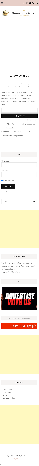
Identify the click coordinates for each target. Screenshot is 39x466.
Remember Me (8, 180)
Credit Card (7, 389)
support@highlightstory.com (12, 272)
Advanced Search (31, 120)
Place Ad (10, 124)
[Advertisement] (19, 46)
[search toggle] (37, 3)
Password (5, 170)
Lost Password (7, 192)
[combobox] (20, 131)
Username (5, 161)
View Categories (28, 124)
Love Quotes (7, 392)
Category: (5, 132)
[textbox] (20, 131)
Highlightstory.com (20, 458)
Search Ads (10, 128)
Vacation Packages (9, 398)
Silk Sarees (6, 395)
